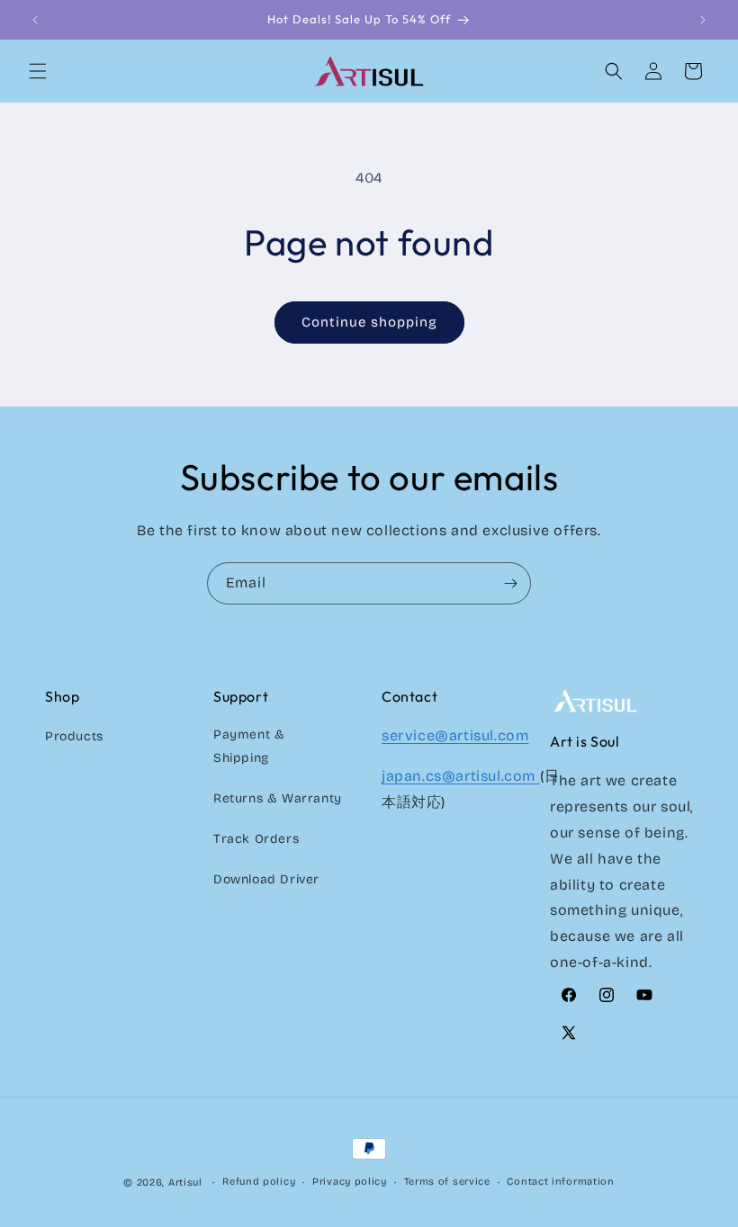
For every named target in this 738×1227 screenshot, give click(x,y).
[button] (38, 71)
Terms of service (447, 1181)
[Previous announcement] (35, 20)
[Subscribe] (510, 583)
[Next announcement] (703, 20)
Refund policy (258, 1181)
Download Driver (266, 879)
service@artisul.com (455, 735)
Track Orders (256, 838)
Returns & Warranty (277, 798)
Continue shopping (369, 322)
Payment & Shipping (248, 746)
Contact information (560, 1181)
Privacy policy (349, 1181)
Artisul (185, 1182)
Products (74, 736)
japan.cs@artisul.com (461, 775)
